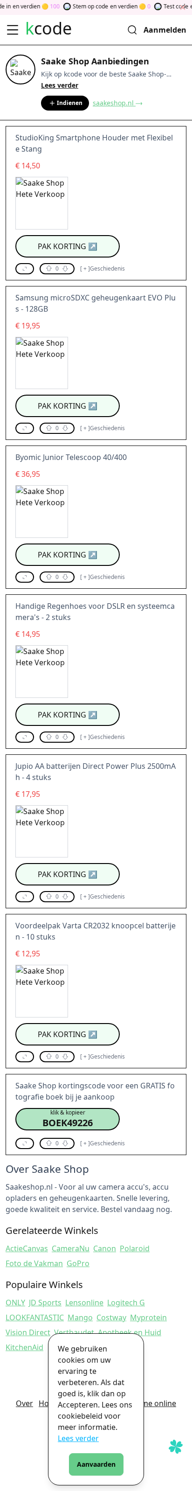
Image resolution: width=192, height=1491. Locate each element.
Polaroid (135, 1248)
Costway (111, 1317)
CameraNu (70, 1248)
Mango (80, 1317)
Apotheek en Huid (129, 1332)
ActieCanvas (27, 1248)
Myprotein (148, 1317)
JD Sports (45, 1302)
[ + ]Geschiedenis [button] (102, 268)
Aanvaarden (96, 1464)
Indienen (69, 103)
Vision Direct (28, 1332)
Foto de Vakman (34, 1263)
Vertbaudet (74, 1332)
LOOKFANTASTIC (35, 1317)
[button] (24, 268)
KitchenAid (24, 1347)
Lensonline (84, 1302)
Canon (104, 1248)
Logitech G (126, 1302)
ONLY (15, 1302)
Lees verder (78, 1438)
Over (24, 1403)
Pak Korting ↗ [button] (67, 246)
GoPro (78, 1263)
